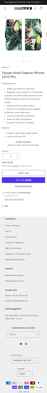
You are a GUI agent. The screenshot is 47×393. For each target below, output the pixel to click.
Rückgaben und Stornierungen (18, 254)
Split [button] (6, 206)
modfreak (26, 391)
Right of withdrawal (13, 248)
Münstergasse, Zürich (14, 281)
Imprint (8, 231)
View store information (14, 199)
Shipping (15, 166)
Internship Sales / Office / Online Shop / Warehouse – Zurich (21, 317)
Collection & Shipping (14, 243)
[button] (5, 8)
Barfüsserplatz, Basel (14, 275)
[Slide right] (29, 61)
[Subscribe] (37, 335)
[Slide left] (18, 61)
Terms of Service (12, 226)
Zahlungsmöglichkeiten (15, 259)
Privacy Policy (11, 237)
